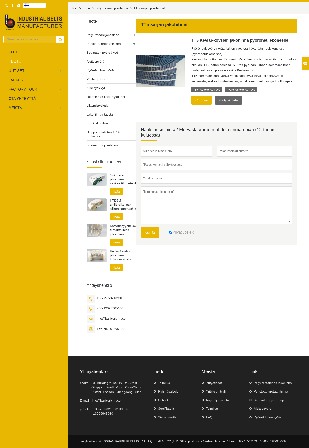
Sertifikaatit (166, 408)
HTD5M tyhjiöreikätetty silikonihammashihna (123, 204)
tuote (15, 61)
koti (13, 52)
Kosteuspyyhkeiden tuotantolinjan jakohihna (123, 230)
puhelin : (86, 409)
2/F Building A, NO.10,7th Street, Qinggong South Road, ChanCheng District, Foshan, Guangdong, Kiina (116, 387)
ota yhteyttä (22, 99)
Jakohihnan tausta (100, 114)
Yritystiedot (214, 383)
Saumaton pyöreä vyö (102, 52)
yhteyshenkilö (94, 371)
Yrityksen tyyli (216, 391)
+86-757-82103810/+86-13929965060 (110, 411)
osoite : (85, 383)
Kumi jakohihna (98, 123)
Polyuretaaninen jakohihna (273, 383)
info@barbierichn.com (112, 318)
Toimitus (164, 383)
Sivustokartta (167, 417)
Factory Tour (23, 89)
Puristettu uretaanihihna (104, 44)
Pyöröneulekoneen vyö (241, 89)
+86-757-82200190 (110, 328)
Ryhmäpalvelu (168, 391)
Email (201, 99)
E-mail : (85, 400)
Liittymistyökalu (97, 105)
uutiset (16, 71)
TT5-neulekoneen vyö (206, 89)
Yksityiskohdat (228, 100)
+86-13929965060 (110, 308)
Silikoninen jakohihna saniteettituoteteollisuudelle (123, 179)
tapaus (16, 80)
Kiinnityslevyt (96, 88)
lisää (116, 191)
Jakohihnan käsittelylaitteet (106, 97)
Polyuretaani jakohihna (111, 8)
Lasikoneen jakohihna (102, 145)
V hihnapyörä (96, 79)
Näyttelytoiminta (217, 400)
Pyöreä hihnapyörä (100, 70)
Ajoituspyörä (95, 61)
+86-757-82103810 (110, 298)
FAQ (209, 417)
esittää (150, 232)
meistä (15, 108)
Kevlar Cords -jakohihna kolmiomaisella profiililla (120, 255)
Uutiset (163, 400)
